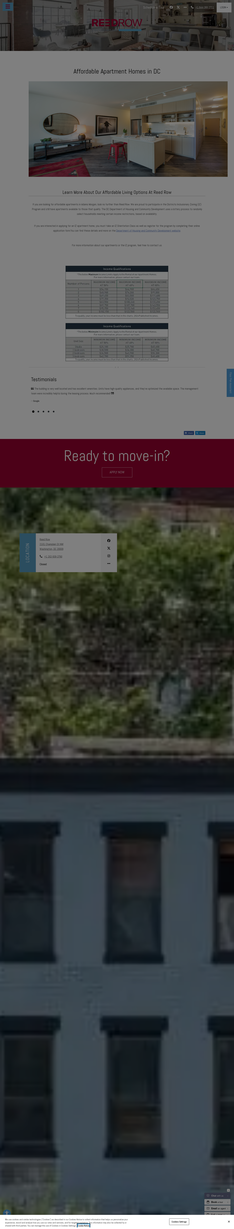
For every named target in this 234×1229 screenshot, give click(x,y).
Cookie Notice (83, 1225)
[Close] (228, 1221)
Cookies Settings (179, 1221)
